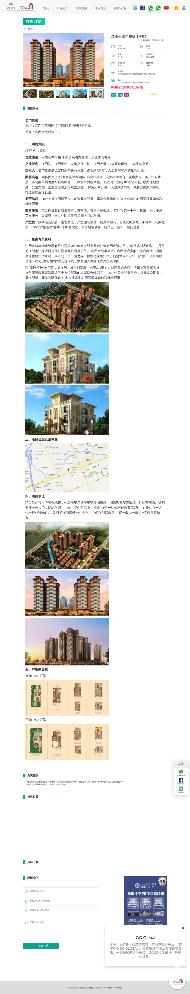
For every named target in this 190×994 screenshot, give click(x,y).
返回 (30, 29)
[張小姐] (158, 5)
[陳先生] (151, 5)
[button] (98, 94)
